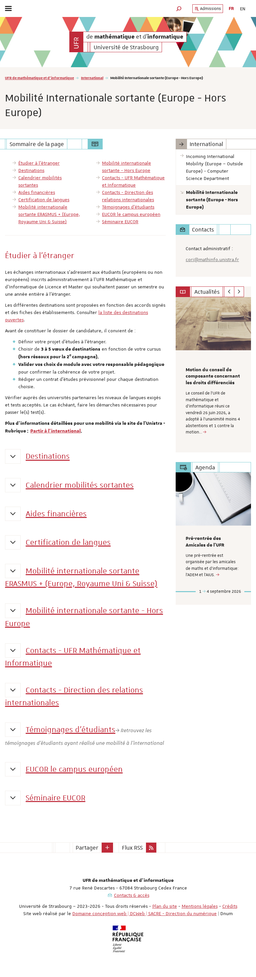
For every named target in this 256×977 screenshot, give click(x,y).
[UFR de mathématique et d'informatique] (76, 42)
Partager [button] (87, 847)
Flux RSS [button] (132, 847)
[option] (213, 374)
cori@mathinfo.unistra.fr (212, 259)
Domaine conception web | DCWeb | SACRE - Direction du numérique (144, 913)
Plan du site (164, 906)
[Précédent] (229, 291)
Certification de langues (68, 542)
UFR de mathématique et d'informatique (39, 78)
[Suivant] (239, 291)
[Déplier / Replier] (13, 456)
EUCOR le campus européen (74, 769)
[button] (179, 8)
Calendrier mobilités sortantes (80, 485)
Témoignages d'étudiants (70, 729)
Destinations (48, 456)
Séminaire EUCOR (55, 798)
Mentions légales (200, 906)
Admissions (210, 8)
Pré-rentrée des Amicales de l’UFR (205, 542)
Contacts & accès (131, 895)
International (92, 78)
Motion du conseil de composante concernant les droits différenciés (213, 376)
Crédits (229, 906)
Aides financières (56, 514)
